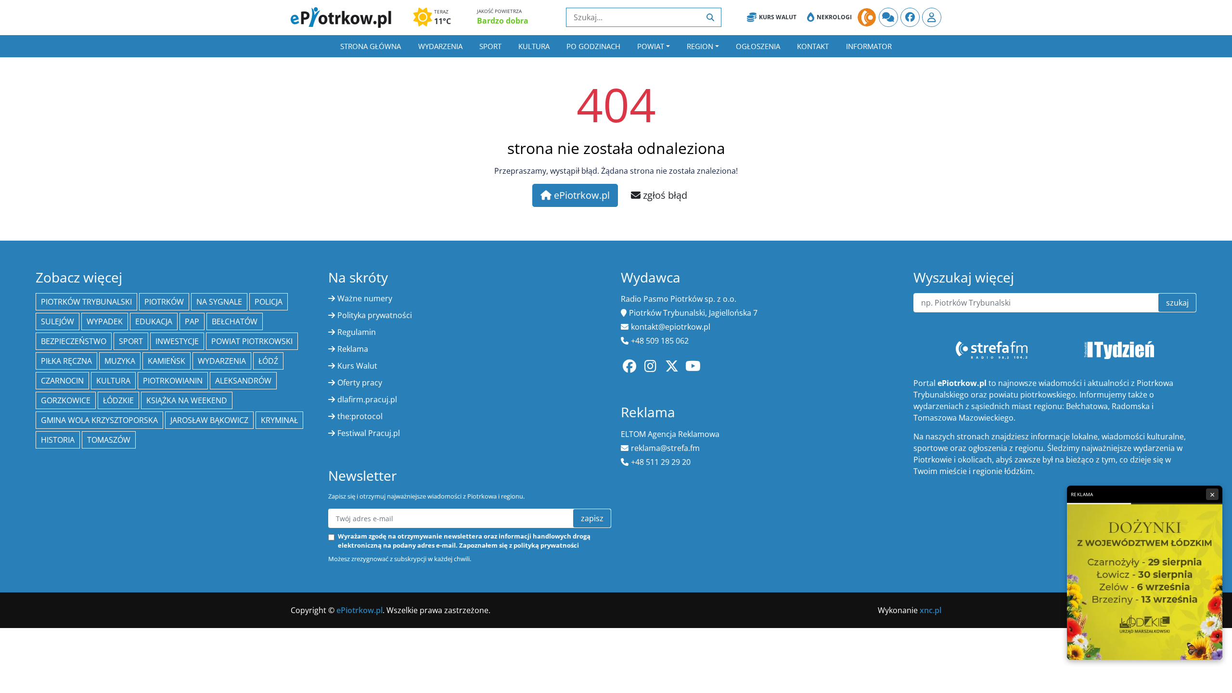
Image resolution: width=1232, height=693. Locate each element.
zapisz (592, 518)
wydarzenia (222, 361)
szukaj (1177, 302)
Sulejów (57, 321)
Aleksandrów (243, 380)
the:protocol (360, 416)
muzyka (119, 361)
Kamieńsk (166, 361)
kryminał (279, 420)
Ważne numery (364, 298)
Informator (869, 46)
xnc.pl (930, 610)
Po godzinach (593, 46)
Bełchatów (234, 321)
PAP (192, 321)
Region (700, 46)
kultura (113, 380)
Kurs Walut (777, 17)
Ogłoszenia (758, 46)
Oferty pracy (359, 382)
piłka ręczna (66, 361)
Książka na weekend (186, 400)
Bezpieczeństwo (73, 341)
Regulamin (356, 332)
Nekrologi (834, 17)
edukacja (153, 321)
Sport (490, 46)
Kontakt (813, 46)
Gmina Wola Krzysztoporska (99, 420)
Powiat (650, 46)
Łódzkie (118, 400)
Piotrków (164, 301)
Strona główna (370, 46)
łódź (268, 361)
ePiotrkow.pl (581, 195)
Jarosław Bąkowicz (209, 420)
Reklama (352, 349)
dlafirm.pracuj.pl (367, 399)
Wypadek (105, 321)
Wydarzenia (440, 46)
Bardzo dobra (502, 20)
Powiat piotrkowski (252, 341)
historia (58, 440)
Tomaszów (108, 440)
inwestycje (177, 341)
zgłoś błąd (664, 195)
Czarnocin (62, 380)
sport (131, 341)
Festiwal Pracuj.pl (368, 433)
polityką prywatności (546, 545)
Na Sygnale (219, 301)
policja (268, 301)
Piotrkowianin (173, 380)
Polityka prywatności (374, 315)
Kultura (534, 46)
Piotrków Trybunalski (86, 301)
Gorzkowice (65, 400)
